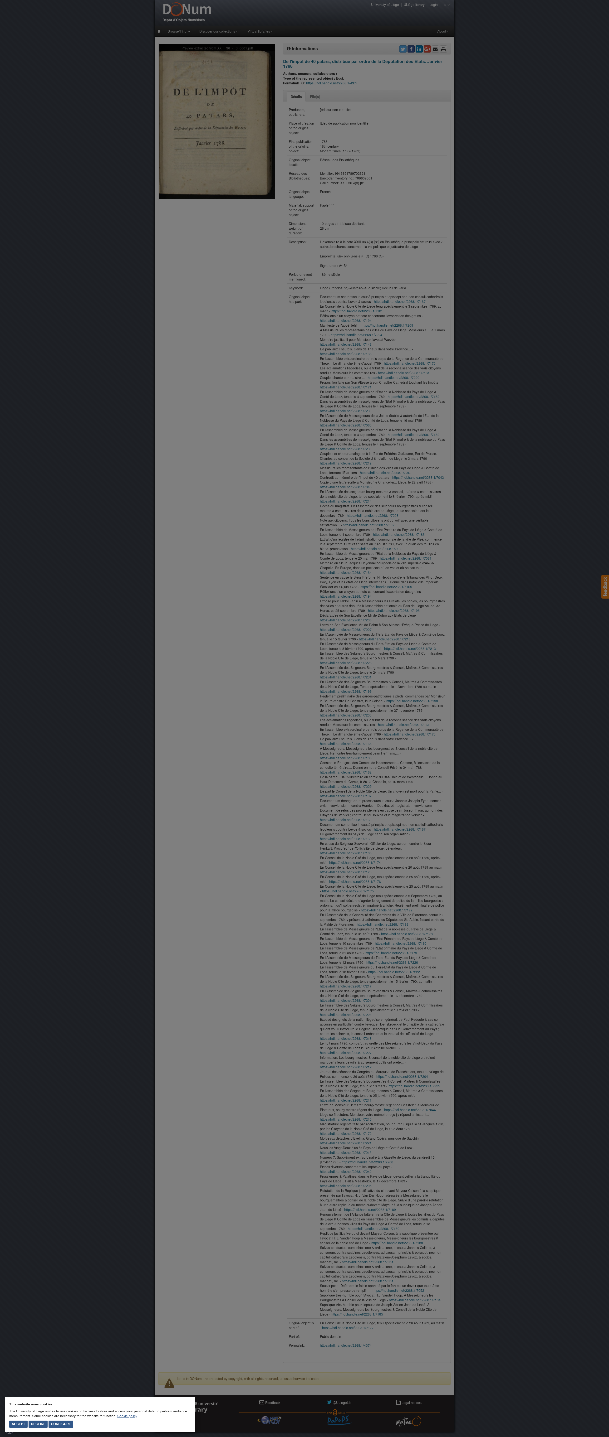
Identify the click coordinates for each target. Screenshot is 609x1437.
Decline (38, 1424)
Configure (61, 1424)
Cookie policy (127, 1416)
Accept (18, 1424)
